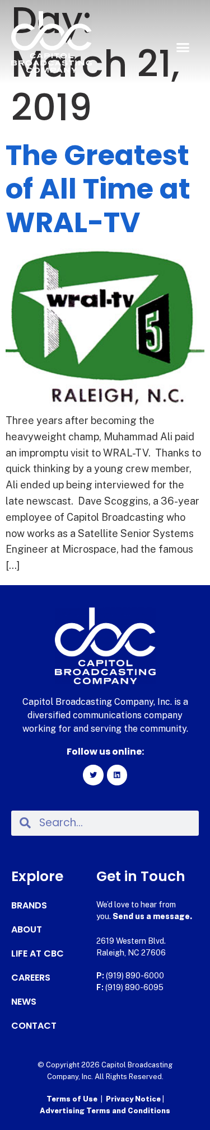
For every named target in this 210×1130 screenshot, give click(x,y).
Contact (34, 1026)
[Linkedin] (117, 775)
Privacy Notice (134, 1099)
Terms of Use (71, 1099)
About (26, 929)
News (23, 1001)
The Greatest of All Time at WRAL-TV (98, 188)
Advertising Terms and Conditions (105, 1111)
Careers (30, 977)
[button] (183, 47)
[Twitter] (93, 775)
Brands (29, 905)
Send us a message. (152, 916)
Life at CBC (37, 953)
